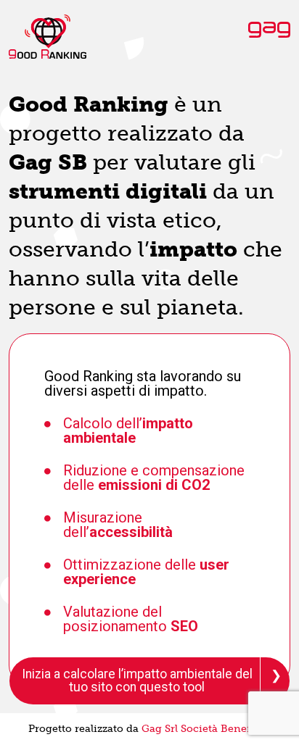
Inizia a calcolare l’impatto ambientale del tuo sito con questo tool (137, 680)
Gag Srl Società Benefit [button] (199, 729)
